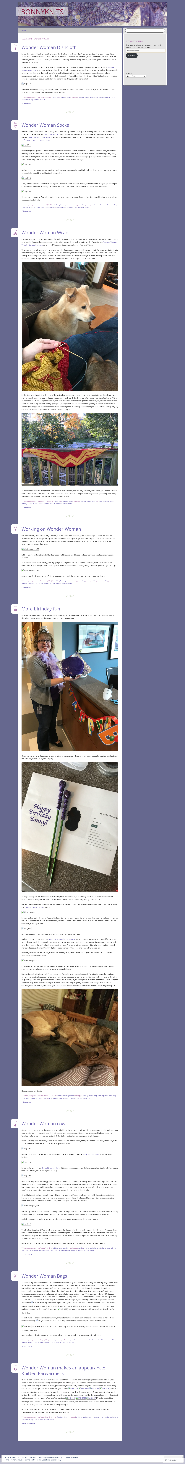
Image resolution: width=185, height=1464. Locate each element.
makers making (27, 99)
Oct (15, 232)
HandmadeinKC (97, 1340)
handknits (97, 1248)
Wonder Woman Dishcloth (49, 47)
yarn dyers (85, 207)
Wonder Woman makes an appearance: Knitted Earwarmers (63, 1370)
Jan (15, 124)
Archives (129, 74)
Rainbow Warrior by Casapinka (62, 939)
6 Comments (26, 103)
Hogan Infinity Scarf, (90, 1154)
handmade (106, 1248)
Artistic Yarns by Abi (51, 134)
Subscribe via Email (134, 41)
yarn (73, 1342)
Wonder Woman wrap (34, 907)
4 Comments (26, 507)
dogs (95, 1096)
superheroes (38, 503)
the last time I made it (50, 1168)
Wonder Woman (39, 99)
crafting (81, 97)
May (15, 1275)
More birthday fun (41, 609)
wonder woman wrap (64, 503)
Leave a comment (28, 1423)
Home (24, 30)
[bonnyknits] (92, 14)
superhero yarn (62, 207)
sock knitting (50, 207)
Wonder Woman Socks (45, 125)
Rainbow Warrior (31, 1098)
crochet (79, 1340)
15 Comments (27, 1346)
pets (23, 1098)
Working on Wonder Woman (51, 529)
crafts (87, 97)
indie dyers (107, 205)
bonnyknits (42, 11)
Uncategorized (64, 97)
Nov (15, 1367)
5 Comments (26, 587)
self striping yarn (39, 207)
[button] (70, 326)
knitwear (35, 1250)
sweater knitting (77, 1250)
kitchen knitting (102, 97)
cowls (80, 1248)
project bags (44, 1342)
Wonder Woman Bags (44, 1276)
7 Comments (26, 211)
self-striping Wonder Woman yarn (35, 140)
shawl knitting (53, 1098)
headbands (108, 1417)
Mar (15, 1123)
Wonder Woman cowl (44, 1124)
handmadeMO (109, 1340)
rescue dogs (42, 1098)
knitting (55, 97)
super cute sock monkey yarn (40, 137)
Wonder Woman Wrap (45, 233)
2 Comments (26, 1102)
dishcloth (93, 97)
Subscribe (131, 56)
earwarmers (98, 1417)
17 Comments (27, 1254)
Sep (15, 608)
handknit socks (96, 205)
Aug (15, 46)
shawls (30, 503)
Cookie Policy (56, 1460)
